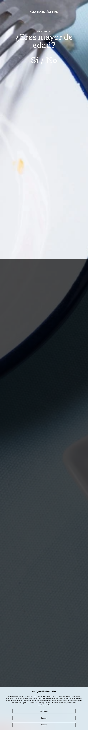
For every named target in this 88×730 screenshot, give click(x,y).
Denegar (44, 718)
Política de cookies (44, 705)
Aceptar (44, 725)
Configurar (44, 711)
